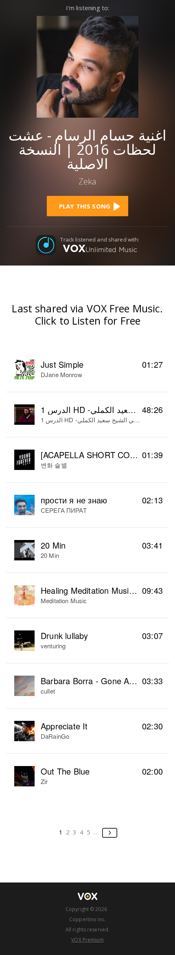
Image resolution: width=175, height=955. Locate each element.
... (97, 832)
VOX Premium (87, 939)
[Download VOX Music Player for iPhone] (87, 66)
